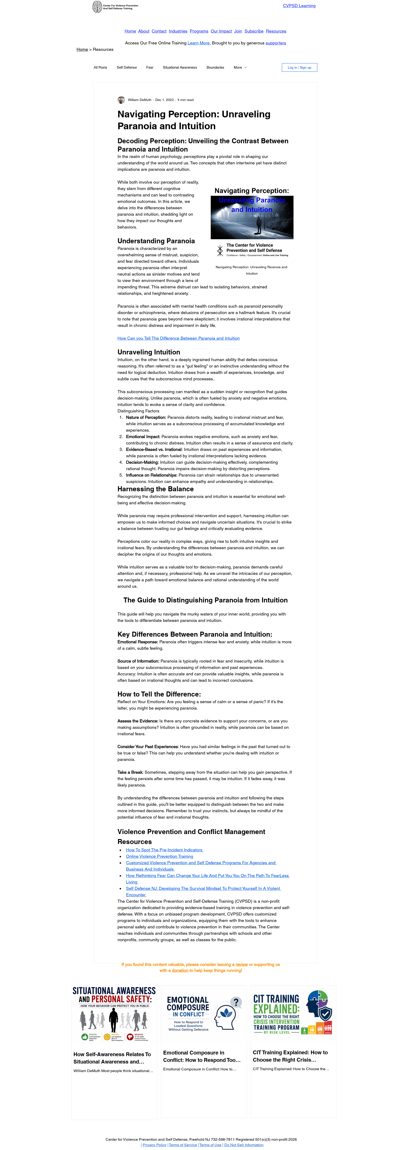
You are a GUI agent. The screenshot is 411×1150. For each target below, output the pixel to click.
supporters (276, 42)
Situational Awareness (180, 67)
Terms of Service (183, 1145)
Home (130, 31)
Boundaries (215, 67)
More (238, 67)
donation (180, 970)
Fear (149, 67)
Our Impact (221, 31)
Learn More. (199, 42)
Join (238, 31)
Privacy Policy (154, 1145)
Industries (178, 31)
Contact (159, 31)
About (143, 31)
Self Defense (127, 67)
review (242, 964)
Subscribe (254, 31)
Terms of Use (210, 1145)
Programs (199, 31)
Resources (276, 31)
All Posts (100, 67)
